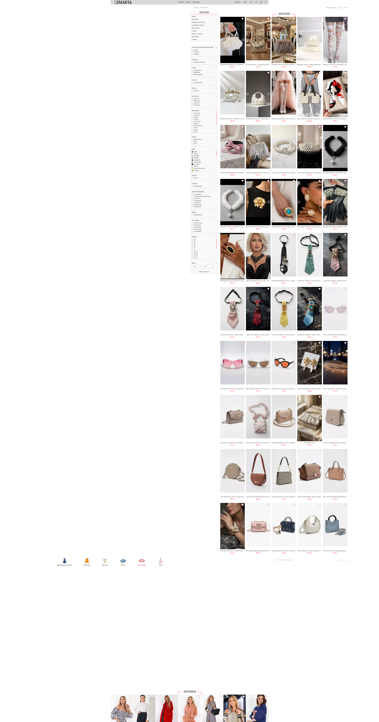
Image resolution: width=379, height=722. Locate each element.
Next (243, 17)
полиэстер (197, 121)
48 (194, 243)
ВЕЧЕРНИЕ (197, 72)
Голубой (196, 158)
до (205, 266)
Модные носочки (198, 22)
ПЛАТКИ (194, 39)
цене (340, 8)
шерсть (196, 117)
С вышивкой (197, 194)
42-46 (195, 252)
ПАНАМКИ (195, 37)
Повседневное (198, 74)
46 (194, 241)
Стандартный (198, 82)
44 (194, 239)
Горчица (196, 170)
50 (194, 245)
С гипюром (197, 202)
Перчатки (195, 19)
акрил (196, 127)
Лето (195, 141)
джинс (196, 130)
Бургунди (197, 164)
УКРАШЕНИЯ (195, 28)
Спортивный (198, 70)
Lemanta (196, 90)
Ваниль (196, 166)
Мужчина (197, 105)
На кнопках (197, 225)
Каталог (181, 2)
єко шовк (197, 115)
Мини (195, 178)
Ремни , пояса (197, 34)
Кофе (195, 152)
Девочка (196, 99)
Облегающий (198, 186)
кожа (195, 132)
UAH (245, 2)
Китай (195, 50)
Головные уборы (198, 25)
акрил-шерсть (198, 125)
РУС (251, 2)
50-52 (195, 258)
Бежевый (196, 156)
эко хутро (197, 113)
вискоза (196, 123)
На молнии (197, 227)
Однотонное (198, 204)
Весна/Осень (198, 139)
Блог (188, 2)
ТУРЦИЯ (196, 52)
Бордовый (197, 160)
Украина (196, 54)
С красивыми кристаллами (202, 196)
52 (194, 247)
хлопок (196, 119)
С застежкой (197, 231)
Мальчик (196, 103)
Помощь (196, 2)
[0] (265, 3)
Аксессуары (204, 7)
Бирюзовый (197, 162)
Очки (193, 17)
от (194, 266)
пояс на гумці (198, 223)
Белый (196, 154)
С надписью (197, 200)
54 (194, 250)
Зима (195, 143)
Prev (222, 17)
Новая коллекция (199, 62)
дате (345, 8)
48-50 (195, 256)
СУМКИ (194, 31)
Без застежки (198, 229)
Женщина (197, 101)
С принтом (197, 198)
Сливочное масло (199, 168)
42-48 (195, 254)
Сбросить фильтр (204, 271)
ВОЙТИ (238, 2)
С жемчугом (197, 207)
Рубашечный (198, 215)
